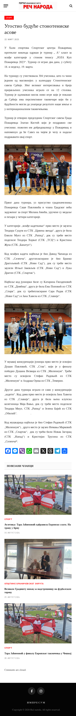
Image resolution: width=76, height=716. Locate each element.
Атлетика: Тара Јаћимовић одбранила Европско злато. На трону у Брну (37, 526)
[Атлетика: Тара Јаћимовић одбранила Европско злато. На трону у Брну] (38, 495)
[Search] (70, 6)
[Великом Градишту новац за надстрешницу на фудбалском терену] (38, 559)
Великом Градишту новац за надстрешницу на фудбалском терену (37, 590)
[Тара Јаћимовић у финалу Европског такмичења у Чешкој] (38, 623)
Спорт (9, 18)
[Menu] (6, 6)
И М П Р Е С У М (36, 702)
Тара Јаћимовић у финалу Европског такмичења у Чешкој (37, 653)
